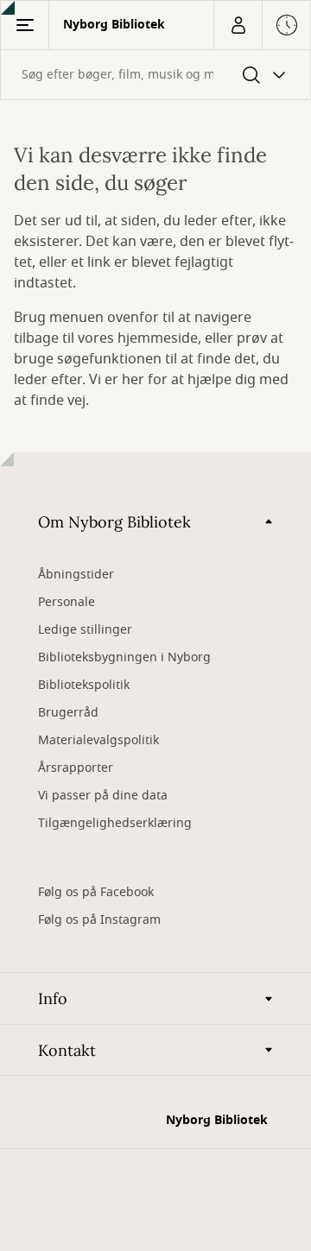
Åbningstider (76, 574)
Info (52, 998)
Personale (66, 602)
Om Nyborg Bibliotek (114, 522)
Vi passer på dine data (103, 796)
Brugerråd (68, 713)
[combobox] (155, 74)
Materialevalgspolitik (98, 740)
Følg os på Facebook (96, 892)
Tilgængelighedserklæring (115, 823)
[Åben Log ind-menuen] (237, 25)
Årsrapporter (75, 768)
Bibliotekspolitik (84, 685)
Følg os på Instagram (99, 920)
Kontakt (67, 1050)
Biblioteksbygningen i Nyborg (124, 657)
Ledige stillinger (85, 630)
